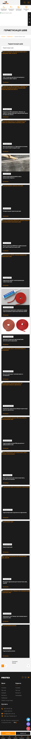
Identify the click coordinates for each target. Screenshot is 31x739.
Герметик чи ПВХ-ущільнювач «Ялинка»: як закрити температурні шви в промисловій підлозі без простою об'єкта (15, 113)
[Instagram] (26, 677)
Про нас (3, 690)
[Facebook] (23, 677)
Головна (3, 687)
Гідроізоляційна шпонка (9, 651)
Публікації (4, 698)
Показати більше (15, 661)
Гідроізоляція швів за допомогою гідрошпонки (15, 512)
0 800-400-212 (8, 711)
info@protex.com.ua (9, 713)
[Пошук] (24, 2)
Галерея (3, 693)
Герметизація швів (7, 547)
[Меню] (29, 2)
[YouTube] (28, 677)
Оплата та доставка (7, 700)
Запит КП (23, 733)
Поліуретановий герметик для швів (12, 211)
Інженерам (19, 695)
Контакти (4, 695)
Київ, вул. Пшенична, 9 (10, 716)
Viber (28, 724)
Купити (8, 733)
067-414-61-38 (8, 708)
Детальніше (5, 82)
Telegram (28, 719)
